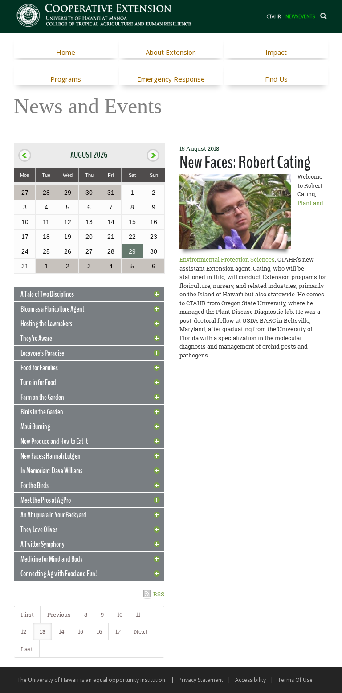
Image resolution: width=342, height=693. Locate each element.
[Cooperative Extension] (104, 16)
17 (118, 631)
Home (65, 52)
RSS (158, 594)
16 (99, 631)
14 (62, 631)
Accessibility (250, 680)
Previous (59, 615)
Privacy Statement (201, 680)
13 (42, 631)
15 (80, 631)
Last (27, 649)
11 (138, 615)
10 (119, 615)
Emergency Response (171, 78)
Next (140, 631)
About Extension (171, 52)
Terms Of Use (295, 680)
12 (23, 631)
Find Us (276, 78)
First (27, 615)
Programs (65, 78)
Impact (276, 52)
